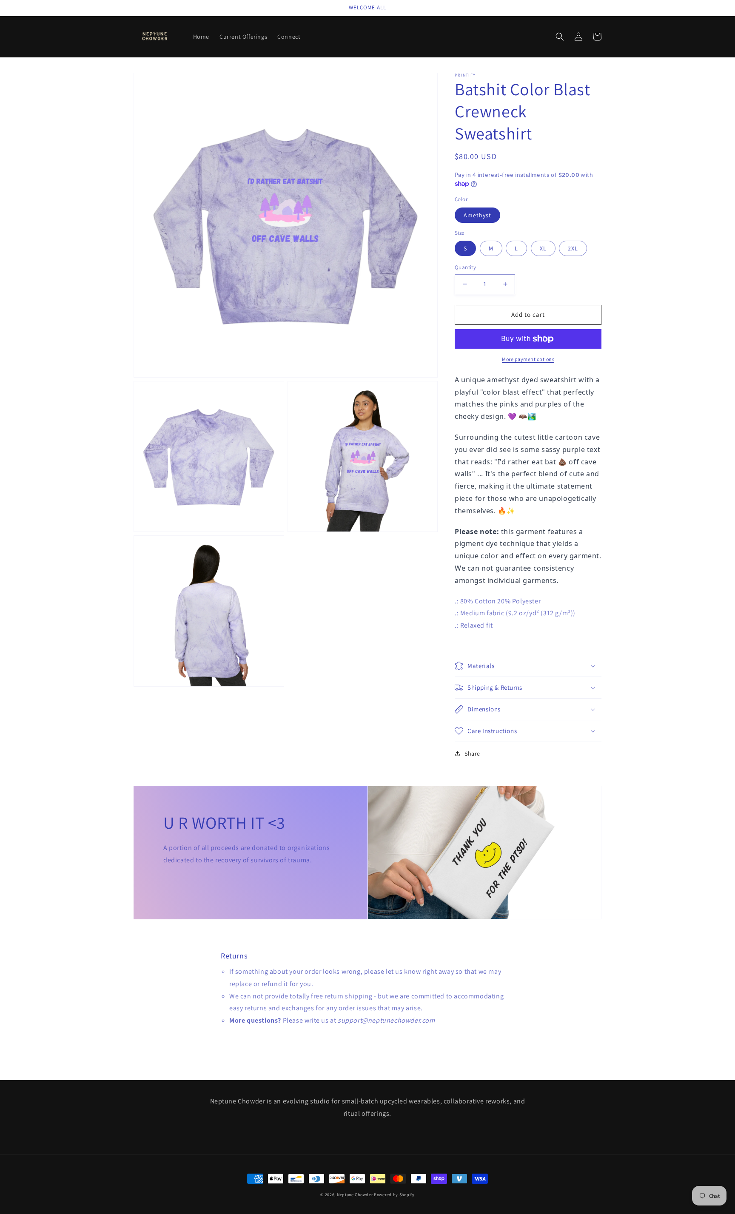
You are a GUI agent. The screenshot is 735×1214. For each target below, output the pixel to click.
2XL (573, 248)
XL (543, 248)
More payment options (528, 359)
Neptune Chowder (355, 1194)
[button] (559, 36)
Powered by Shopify (394, 1194)
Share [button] (472, 753)
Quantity (465, 267)
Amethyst (477, 215)
